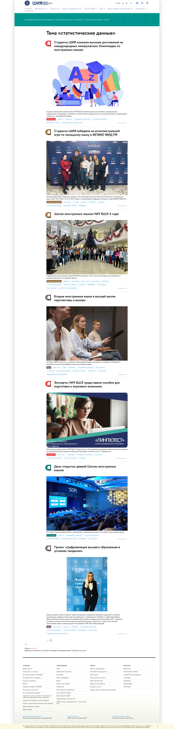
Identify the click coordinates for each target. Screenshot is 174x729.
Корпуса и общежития (29, 681)
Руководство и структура (30, 671)
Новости (107, 20)
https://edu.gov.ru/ (73, 716)
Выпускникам (29, 11)
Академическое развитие (97, 684)
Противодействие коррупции (32, 693)
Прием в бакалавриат (62, 678)
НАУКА (92, 665)
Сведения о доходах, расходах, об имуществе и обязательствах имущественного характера (37, 696)
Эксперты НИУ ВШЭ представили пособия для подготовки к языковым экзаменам (87, 384)
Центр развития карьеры (63, 693)
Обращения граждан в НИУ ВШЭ (32, 687)
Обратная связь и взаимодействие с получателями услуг (71, 702)
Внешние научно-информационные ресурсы (103, 690)
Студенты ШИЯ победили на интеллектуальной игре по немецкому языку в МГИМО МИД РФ (87, 133)
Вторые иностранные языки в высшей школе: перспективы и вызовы (85, 298)
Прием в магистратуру (63, 684)
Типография (127, 678)
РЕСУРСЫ (127, 665)
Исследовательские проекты (98, 671)
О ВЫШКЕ (26, 665)
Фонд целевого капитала (30, 690)
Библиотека (127, 668)
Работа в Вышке (27, 709)
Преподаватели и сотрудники (32, 678)
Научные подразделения (97, 668)
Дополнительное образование (65, 690)
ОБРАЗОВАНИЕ (61, 665)
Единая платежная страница (31, 706)
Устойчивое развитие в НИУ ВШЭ (33, 675)
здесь (117, 726)
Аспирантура (60, 687)
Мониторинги (94, 675)
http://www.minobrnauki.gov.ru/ (32, 716)
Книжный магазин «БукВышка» (132, 675)
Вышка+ (58, 681)
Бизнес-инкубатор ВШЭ (63, 696)
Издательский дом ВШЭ (131, 671)
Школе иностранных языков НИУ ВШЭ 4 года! (86, 214)
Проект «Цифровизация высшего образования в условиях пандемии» (87, 549)
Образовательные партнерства (65, 699)
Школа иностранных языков (94, 20)
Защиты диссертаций (96, 681)
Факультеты (79, 20)
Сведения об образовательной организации (36, 700)
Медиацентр (127, 681)
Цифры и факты (27, 668)
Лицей (58, 668)
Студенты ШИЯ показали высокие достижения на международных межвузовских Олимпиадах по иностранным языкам (88, 46)
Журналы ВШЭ (128, 684)
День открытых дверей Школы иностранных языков (85, 468)
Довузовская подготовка (63, 671)
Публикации (127, 687)
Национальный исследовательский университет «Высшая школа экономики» (49, 20)
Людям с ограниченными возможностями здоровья (38, 703)
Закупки (25, 684)
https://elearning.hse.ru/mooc (121, 716)
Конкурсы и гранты (95, 687)
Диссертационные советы (98, 678)
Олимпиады (59, 675)
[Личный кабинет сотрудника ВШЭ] (126, 3)
